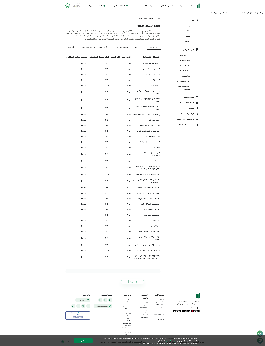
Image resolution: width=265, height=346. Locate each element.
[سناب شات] (73, 306)
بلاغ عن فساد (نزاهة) (143, 305)
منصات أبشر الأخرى (119, 5)
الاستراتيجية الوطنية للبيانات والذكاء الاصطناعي (126, 308)
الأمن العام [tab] (71, 47)
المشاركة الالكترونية (166, 5)
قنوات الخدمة (144, 310)
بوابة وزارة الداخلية (127, 299)
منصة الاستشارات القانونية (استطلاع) (127, 324)
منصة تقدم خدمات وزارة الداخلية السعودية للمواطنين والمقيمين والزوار (188, 302)
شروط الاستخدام (160, 304)
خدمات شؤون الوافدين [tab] (123, 47)
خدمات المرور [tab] (139, 47)
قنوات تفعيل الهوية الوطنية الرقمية (143, 313)
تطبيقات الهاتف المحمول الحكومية (127, 333)
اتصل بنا (146, 302)
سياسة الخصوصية (160, 302)
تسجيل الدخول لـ (135, 281)
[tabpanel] (113, 157)
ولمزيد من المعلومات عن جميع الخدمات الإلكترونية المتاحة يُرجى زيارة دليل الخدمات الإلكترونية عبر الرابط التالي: (123, 39)
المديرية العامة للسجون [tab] (87, 47)
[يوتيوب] (88, 306)
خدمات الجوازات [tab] (154, 46)
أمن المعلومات (160, 319)
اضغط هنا (88, 38)
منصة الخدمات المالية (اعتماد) (126, 329)
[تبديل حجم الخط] (105, 300)
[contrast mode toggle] (110, 300)
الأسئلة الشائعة (144, 307)
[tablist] (113, 48)
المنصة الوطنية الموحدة (127, 303)
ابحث (86, 5)
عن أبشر (180, 5)
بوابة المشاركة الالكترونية (128, 319)
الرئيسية (190, 5)
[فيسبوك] (78, 306)
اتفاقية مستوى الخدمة (160, 310)
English (99, 5)
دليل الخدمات (149, 5)
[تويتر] (83, 306)
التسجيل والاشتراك (143, 317)
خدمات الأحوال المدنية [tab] (105, 47)
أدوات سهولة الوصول (159, 314)
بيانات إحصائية (161, 317)
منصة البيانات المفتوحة (128, 314)
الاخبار (162, 307)
